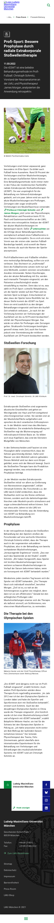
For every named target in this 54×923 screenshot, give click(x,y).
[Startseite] (8, 785)
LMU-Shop (9, 895)
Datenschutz (10, 870)
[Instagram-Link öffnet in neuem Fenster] (46, 800)
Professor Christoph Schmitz (21, 210)
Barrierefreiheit (11, 882)
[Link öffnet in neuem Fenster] (27, 796)
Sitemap (8, 864)
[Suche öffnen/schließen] (48, 5)
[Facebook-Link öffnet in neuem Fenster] (46, 785)
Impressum (9, 876)
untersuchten (39, 229)
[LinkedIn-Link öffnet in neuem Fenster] (46, 808)
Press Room (21, 17)
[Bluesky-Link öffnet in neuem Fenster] (46, 792)
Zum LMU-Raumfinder (18, 853)
